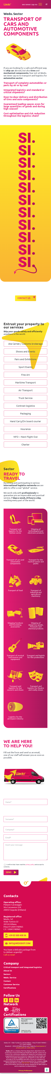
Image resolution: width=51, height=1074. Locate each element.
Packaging (25, 413)
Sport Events (25, 366)
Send (8, 872)
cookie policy (30, 1048)
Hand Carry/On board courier (25, 421)
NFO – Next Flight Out (26, 436)
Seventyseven (40, 1046)
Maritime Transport (25, 382)
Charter (25, 444)
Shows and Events (25, 351)
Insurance (26, 428)
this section (26, 1063)
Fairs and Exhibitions (25, 359)
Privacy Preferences (25, 1070)
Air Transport (26, 390)
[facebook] (6, 1000)
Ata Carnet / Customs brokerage (25, 343)
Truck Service (25, 397)
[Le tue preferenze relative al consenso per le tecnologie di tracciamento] (47, 1070)
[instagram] (11, 1000)
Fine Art (25, 374)
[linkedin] (16, 1000)
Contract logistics (25, 405)
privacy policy (30, 864)
